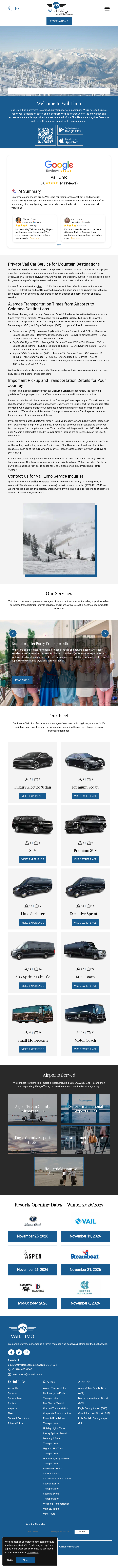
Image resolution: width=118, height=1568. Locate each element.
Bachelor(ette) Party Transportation (54, 1396)
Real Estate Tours (52, 1468)
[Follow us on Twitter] (19, 1352)
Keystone (43, 276)
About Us (13, 1388)
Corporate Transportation (57, 1413)
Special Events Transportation (51, 1486)
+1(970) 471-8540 (21, 1369)
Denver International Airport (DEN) (85, 1108)
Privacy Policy (15, 1423)
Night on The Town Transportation (53, 1451)
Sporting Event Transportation (51, 1496)
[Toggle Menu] (107, 8)
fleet (39, 286)
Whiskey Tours (51, 1508)
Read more (34, 238)
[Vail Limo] (59, 8)
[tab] (58, 244)
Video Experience (32, 796)
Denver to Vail (77, 331)
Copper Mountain (76, 276)
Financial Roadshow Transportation (54, 1421)
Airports (12, 1408)
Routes (12, 1403)
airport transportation (67, 411)
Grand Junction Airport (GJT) (85, 1140)
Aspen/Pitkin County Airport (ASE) (32, 1108)
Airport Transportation (55, 1388)
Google (38, 222)
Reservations (59, 21)
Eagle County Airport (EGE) (33, 1140)
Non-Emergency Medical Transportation (56, 1461)
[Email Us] (17, 8)
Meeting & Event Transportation (52, 1441)
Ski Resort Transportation (57, 1478)
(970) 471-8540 (93, 485)
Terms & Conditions (18, 1418)
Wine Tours (49, 1513)
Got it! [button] (10, 1560)
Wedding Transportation (56, 1503)
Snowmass (55, 276)
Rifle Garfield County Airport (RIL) (59, 1171)
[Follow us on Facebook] (11, 1352)
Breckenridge (30, 276)
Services (12, 1393)
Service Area (15, 1398)
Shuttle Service (51, 1473)
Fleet (10, 1413)
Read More (22, 680)
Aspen (18, 276)
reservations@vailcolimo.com (58, 485)
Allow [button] (25, 1560)
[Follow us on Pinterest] (26, 1352)
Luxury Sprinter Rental (55, 1433)
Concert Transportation (55, 1408)
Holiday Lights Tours (54, 1428)
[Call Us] (10, 8)
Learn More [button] (32, 1552)
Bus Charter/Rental (53, 1403)
